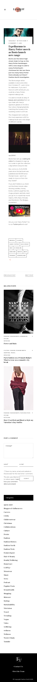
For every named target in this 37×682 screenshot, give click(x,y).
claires (19, 240)
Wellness (7, 634)
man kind (13, 251)
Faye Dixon (22, 40)
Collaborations (9, 527)
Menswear (23, 336)
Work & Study (9, 638)
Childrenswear (9, 519)
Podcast (7, 582)
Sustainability (9, 605)
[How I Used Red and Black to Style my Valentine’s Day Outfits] (18, 388)
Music (6, 575)
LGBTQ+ (7, 568)
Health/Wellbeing (11, 560)
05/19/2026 (7, 341)
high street (25, 244)
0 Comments (12, 43)
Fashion (6, 336)
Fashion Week (9, 549)
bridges (12, 240)
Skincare (7, 597)
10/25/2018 (12, 40)
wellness (7, 630)
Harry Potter (14, 244)
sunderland (21, 255)
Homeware (8, 564)
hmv (11, 248)
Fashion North (15, 336)
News (6, 579)
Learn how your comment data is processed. (11, 481)
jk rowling (18, 248)
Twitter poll (17, 224)
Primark (12, 255)
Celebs (6, 516)
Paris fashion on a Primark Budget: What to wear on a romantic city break (18, 360)
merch (20, 251)
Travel (13, 352)
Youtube (7, 642)
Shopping (7, 352)
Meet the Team (18, 671)
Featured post (25, 413)
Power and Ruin (10, 344)
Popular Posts (9, 586)
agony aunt (8, 505)
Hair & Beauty (9, 556)
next (25, 251)
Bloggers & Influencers (13, 508)
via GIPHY (12, 155)
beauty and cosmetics (16, 100)
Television (8, 608)
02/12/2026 (7, 417)
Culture (6, 350)
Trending (7, 616)
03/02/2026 (7, 355)
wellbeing (7, 627)
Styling (6, 338)
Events (6, 534)
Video (6, 623)
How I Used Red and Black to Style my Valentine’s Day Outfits (18, 421)
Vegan (6, 619)
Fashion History (10, 542)
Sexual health (9, 590)
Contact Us (18, 666)
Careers (7, 512)
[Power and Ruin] (18, 312)
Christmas (8, 523)
